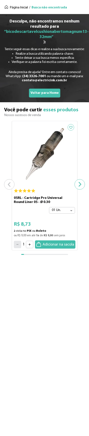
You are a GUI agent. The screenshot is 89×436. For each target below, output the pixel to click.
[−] (17, 244)
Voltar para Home (44, 93)
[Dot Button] (25, 254)
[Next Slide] (80, 184)
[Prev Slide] (9, 184)
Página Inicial (19, 7)
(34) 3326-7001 (34, 76)
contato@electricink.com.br (44, 80)
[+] (29, 244)
